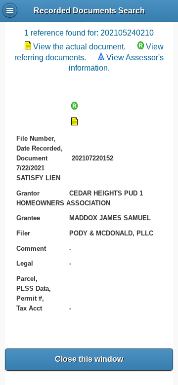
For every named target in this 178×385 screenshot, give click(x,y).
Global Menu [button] (9, 10)
